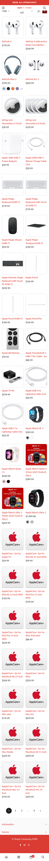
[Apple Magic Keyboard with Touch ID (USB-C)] (36, 184)
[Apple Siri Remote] (12, 339)
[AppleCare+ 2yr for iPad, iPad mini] (36, 618)
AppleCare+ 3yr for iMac (35, 675)
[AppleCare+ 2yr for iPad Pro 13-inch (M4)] (12, 618)
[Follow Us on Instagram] (25, 845)
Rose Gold (3, 481)
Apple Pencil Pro (34, 318)
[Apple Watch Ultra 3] (36, 498)
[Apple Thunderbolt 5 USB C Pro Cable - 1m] (36, 339)
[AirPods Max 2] (12, 65)
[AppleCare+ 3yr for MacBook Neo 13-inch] (12, 772)
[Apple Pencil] (36, 263)
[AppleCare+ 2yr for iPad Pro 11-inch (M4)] (36, 577)
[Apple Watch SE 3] (36, 414)
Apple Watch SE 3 (34, 428)
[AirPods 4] (12, 27)
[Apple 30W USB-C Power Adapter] (12, 143)
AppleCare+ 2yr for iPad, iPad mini (35, 634)
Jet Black (8, 481)
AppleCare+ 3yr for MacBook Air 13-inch (12, 675)
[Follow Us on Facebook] (20, 845)
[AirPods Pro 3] (36, 65)
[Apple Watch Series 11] (12, 454)
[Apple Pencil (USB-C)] (12, 304)
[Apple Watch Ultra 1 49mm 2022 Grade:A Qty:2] (12, 498)
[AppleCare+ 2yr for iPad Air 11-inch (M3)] (36, 539)
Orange (12, 88)
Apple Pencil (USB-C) (12, 318)
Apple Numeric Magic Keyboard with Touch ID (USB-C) (12, 281)
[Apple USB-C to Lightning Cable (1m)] (12, 414)
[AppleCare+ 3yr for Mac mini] (12, 696)
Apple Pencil (32, 277)
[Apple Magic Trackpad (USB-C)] (36, 225)
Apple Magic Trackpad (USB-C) (34, 241)
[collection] (18, 857)
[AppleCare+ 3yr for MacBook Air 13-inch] (12, 659)
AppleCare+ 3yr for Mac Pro (35, 713)
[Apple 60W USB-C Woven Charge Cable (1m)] (36, 143)
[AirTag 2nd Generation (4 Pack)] (36, 106)
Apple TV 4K (8, 390)
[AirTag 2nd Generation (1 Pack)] (12, 106)
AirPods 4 (6, 41)
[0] (31, 857)
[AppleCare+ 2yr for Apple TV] (12, 539)
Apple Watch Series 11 (11, 470)
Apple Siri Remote (10, 352)
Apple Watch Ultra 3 (36, 512)
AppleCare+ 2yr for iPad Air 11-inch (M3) (36, 555)
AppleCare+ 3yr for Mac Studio (11, 750)
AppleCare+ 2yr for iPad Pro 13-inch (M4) (11, 635)
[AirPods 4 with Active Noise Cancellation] (36, 27)
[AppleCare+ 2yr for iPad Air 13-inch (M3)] (12, 577)
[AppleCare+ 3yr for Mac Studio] (12, 734)
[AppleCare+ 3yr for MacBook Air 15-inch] (36, 734)
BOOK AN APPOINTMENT (24, 2)
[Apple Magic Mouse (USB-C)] (12, 225)
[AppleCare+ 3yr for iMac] (36, 659)
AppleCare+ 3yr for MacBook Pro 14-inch (35, 789)
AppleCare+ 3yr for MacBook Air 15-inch (36, 750)
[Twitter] (29, 845)
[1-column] (38, 11)
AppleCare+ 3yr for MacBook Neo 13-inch (11, 789)
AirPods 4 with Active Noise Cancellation (36, 43)
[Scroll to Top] (44, 847)
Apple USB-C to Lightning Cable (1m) (12, 430)
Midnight (8, 88)
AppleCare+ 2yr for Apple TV (11, 555)
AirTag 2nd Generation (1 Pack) (12, 122)
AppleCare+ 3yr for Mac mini (11, 713)
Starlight (32, 437)
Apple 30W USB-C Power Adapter (11, 159)
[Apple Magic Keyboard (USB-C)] (12, 184)
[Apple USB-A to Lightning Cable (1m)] (36, 376)
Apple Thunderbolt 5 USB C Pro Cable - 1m (36, 354)
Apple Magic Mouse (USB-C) (12, 241)
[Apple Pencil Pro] (36, 304)
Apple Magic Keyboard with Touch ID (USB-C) (36, 202)
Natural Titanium (32, 522)
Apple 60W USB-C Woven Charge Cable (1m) (36, 161)
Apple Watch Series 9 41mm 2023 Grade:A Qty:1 (36, 472)
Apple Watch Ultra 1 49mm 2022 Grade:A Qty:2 (12, 516)
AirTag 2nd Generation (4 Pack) (35, 122)
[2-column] (44, 11)
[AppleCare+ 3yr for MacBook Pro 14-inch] (36, 772)
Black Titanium (27, 522)
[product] (6, 857)
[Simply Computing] (24, 7)
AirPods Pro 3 (32, 79)
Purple (17, 88)
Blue (3, 88)
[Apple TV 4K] (12, 376)
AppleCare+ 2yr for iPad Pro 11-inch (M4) (35, 594)
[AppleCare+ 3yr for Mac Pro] (36, 696)
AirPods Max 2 (9, 79)
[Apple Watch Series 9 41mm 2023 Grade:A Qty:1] (36, 454)
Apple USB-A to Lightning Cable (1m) (36, 392)
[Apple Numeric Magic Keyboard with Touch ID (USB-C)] (12, 263)
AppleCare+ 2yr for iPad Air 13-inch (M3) (12, 593)
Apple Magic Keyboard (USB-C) (11, 200)
